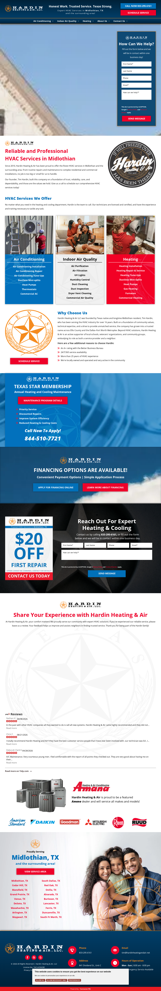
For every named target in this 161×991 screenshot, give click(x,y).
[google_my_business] (34, 958)
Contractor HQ (85, 989)
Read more (11, 728)
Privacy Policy (132, 110)
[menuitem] (43, 21)
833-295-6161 (85, 952)
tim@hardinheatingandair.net (136, 952)
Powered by (74, 989)
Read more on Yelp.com (17, 771)
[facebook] (27, 958)
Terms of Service (111, 567)
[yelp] (40, 958)
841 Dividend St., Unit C (90, 965)
